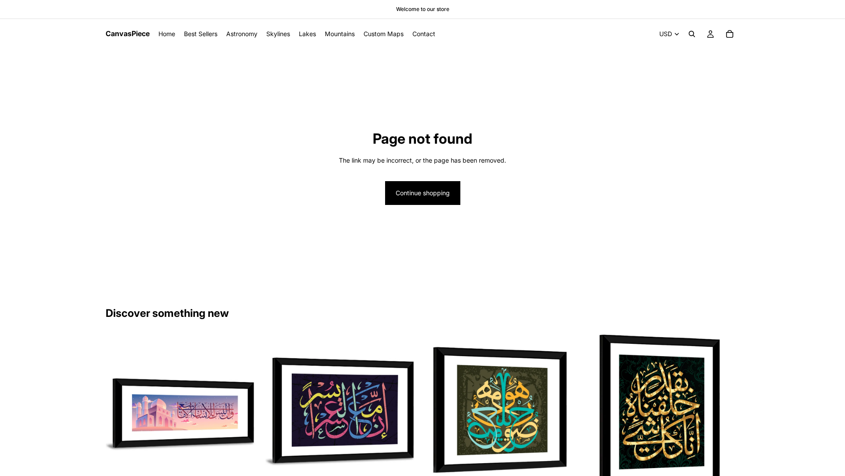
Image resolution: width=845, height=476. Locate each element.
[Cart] (729, 34)
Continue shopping (423, 193)
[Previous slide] (119, 412)
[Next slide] (247, 412)
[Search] (692, 34)
